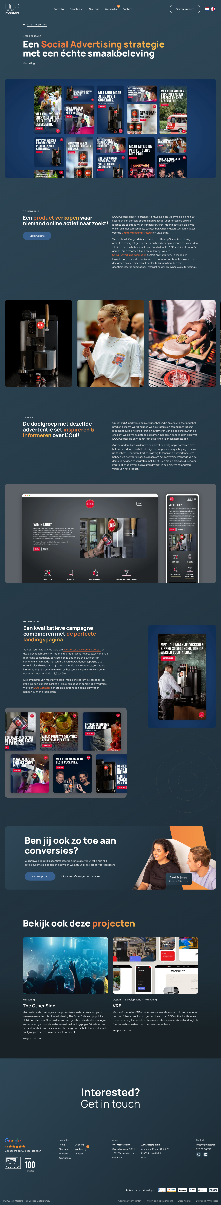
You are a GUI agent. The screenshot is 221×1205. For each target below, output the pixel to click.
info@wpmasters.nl (206, 1144)
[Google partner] (213, 1190)
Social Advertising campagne (129, 254)
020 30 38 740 (203, 1149)
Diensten (75, 9)
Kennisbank (65, 1157)
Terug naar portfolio (37, 24)
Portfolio (59, 9)
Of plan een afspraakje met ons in (78, 876)
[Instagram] (198, 1154)
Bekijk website (37, 235)
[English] (213, 9)
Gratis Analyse (185, 1200)
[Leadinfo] (171, 1190)
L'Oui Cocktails (42, 687)
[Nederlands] (207, 9)
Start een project (185, 9)
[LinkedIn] (205, 1154)
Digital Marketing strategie (137, 232)
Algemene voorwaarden (129, 1200)
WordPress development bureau (82, 649)
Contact (127, 9)
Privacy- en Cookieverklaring (159, 1200)
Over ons (94, 9)
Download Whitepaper (207, 1200)
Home (62, 1144)
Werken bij (111, 9)
